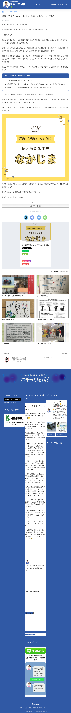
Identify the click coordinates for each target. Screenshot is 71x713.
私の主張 (60, 4)
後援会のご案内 (33, 708)
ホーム (38, 4)
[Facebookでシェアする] (32, 217)
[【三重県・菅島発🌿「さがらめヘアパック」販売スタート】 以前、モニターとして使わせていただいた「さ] (62, 426)
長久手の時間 (65, 271)
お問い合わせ (23, 708)
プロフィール (45, 4)
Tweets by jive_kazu (10, 402)
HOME (36, 704)
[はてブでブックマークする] (39, 217)
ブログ (67, 4)
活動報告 (53, 4)
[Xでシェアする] (26, 217)
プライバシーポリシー (45, 708)
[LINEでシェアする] (45, 217)
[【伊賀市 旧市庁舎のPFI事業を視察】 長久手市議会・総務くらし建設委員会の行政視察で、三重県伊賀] (51, 426)
